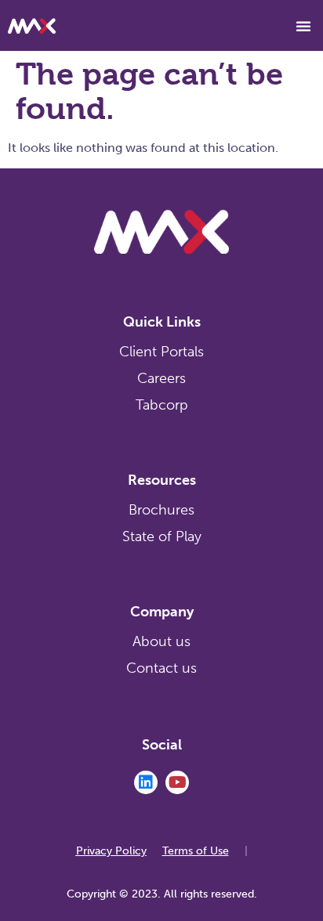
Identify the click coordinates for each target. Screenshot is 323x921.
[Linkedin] (146, 782)
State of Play (161, 536)
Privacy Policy (111, 851)
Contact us (161, 668)
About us (161, 641)
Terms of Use (195, 851)
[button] (303, 26)
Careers (161, 378)
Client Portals (161, 351)
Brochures (161, 509)
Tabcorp (162, 405)
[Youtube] (177, 782)
